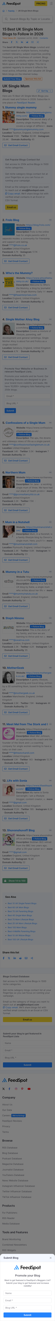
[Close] (50, 1258)
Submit (27, 1315)
